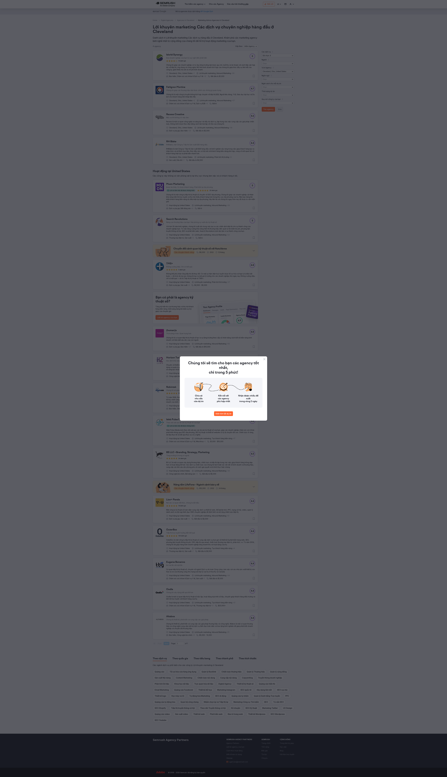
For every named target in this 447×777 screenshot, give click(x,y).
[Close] (264, 359)
